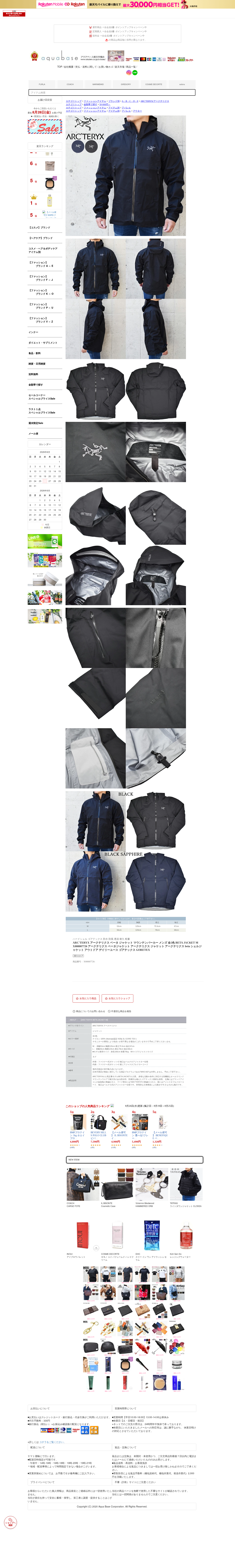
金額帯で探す (90, 104)
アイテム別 (114, 108)
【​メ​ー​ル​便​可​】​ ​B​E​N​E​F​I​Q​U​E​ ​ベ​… (160, 1135)
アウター (137, 111)
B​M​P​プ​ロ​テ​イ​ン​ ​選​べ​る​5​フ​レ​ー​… (140, 1135)
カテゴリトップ (74, 101)
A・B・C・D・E (130, 101)
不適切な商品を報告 (121, 1011)
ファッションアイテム (95, 101)
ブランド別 (114, 101)
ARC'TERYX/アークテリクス (155, 101)
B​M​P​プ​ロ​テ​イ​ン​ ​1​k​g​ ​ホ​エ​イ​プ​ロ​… (77, 1135)
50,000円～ (104, 104)
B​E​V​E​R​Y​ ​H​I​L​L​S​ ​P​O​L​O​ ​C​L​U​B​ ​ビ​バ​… (99, 1135)
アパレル (126, 108)
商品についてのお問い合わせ (90, 1011)
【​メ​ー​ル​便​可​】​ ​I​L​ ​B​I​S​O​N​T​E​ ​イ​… (119, 1135)
